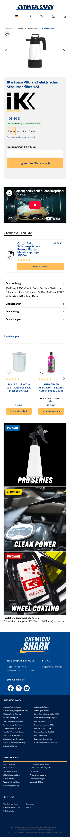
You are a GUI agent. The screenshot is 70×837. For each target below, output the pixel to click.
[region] (35, 50)
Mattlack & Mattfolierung (12, 714)
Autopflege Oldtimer (41, 710)
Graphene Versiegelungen (12, 707)
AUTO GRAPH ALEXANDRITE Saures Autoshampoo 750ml (51, 387)
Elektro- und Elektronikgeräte (40, 768)
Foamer (11, 131)
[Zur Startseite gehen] (35, 7)
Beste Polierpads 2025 (42, 721)
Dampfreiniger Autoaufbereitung (45, 742)
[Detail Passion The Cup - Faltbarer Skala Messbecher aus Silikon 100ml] (19, 362)
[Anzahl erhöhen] (60, 153)
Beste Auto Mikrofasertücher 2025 (46, 714)
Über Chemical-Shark (10, 804)
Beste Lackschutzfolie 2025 (44, 732)
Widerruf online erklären (11, 782)
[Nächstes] (63, 50)
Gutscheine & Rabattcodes (39, 764)
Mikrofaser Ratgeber (10, 717)
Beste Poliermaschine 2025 (44, 725)
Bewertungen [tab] (13, 319)
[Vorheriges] (6, 50)
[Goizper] (35, 101)
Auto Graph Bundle (26, 131)
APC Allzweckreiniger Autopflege (14, 742)
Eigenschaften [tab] (13, 304)
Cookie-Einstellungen (37, 778)
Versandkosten (48, 827)
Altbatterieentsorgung (38, 775)
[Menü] (5, 16)
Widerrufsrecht (8, 778)
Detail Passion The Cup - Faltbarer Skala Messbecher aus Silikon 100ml (18, 387)
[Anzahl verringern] (10, 153)
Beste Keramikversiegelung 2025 (46, 717)
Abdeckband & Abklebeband (13, 735)
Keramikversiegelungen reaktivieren (15, 710)
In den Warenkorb (40, 266)
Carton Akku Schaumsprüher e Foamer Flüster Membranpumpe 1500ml (28, 249)
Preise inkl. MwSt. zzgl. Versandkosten (22, 136)
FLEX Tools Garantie (10, 768)
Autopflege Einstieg (10, 746)
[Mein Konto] (53, 16)
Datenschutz (34, 771)
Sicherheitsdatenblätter (11, 775)
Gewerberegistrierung (11, 785)
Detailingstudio (8, 811)
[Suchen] (30, 16)
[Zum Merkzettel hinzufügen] (7, 34)
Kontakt (29, 807)
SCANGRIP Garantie (10, 771)
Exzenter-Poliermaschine (43, 739)
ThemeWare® (57, 832)
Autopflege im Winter (41, 707)
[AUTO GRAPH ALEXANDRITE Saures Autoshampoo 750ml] (51, 362)
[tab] (35, 290)
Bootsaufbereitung (40, 735)
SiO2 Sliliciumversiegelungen (13, 721)
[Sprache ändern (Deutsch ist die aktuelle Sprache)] (17, 16)
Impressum (30, 804)
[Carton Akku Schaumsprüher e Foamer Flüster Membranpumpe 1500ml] (11, 256)
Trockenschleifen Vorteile (12, 728)
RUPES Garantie (9, 764)
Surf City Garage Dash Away (13, 725)
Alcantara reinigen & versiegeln (14, 739)
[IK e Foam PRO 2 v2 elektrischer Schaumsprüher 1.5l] (35, 50)
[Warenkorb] (64, 16)
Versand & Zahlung (36, 782)
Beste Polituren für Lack (42, 728)
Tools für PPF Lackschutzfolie (13, 732)
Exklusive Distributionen (11, 807)
